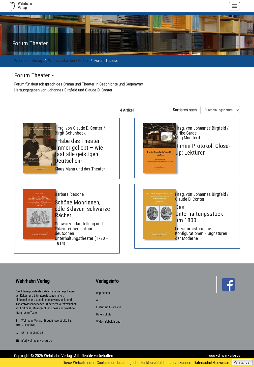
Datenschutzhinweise (211, 362)
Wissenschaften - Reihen (68, 60)
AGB (98, 300)
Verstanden (243, 362)
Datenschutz (103, 314)
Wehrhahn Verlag (28, 60)
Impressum (103, 293)
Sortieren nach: (186, 109)
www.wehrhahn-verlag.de (224, 355)
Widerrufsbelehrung (108, 321)
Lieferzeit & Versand (108, 307)
